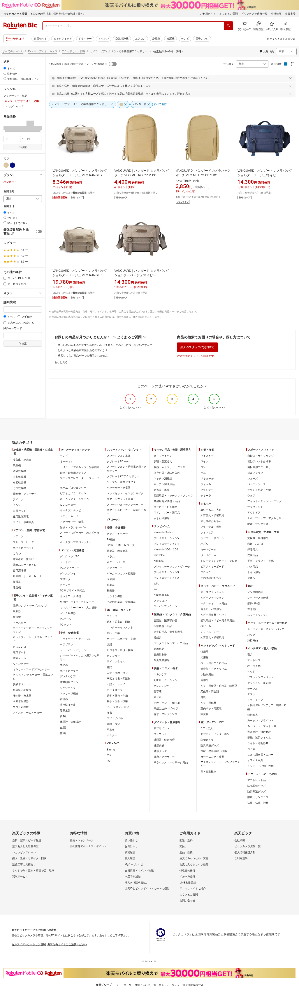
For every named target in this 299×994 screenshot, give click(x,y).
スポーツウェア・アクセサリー (265, 518)
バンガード (10, 181)
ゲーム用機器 (68, 613)
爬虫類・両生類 (210, 691)
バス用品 (252, 566)
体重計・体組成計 (70, 721)
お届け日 (9, 206)
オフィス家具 (255, 760)
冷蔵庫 (156, 38)
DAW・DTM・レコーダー (122, 545)
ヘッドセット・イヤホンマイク (125, 493)
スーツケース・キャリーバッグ (265, 629)
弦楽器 (111, 584)
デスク (251, 694)
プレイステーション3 (166, 572)
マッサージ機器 (69, 693)
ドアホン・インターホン (215, 734)
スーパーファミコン (165, 606)
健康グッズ (160, 751)
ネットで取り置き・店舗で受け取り (33, 870)
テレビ (185, 38)
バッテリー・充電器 (118, 487)
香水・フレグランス (165, 714)
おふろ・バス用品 (211, 609)
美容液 (158, 691)
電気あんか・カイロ (25, 564)
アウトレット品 (256, 780)
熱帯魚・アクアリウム (214, 668)
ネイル (158, 697)
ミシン (17, 505)
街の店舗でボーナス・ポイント (88, 846)
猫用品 (204, 651)
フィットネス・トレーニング (264, 501)
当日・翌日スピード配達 (26, 840)
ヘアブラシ (66, 644)
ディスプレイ (68, 573)
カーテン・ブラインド (260, 720)
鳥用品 (204, 680)
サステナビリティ (169, 985)
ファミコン (160, 600)
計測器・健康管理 (164, 739)
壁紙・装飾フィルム (259, 737)
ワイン (204, 461)
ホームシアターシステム (74, 499)
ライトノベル (115, 718)
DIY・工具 (207, 728)
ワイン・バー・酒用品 (167, 512)
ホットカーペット (23, 547)
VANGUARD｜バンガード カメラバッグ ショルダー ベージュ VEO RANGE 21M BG (80, 175)
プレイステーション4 (166, 543)
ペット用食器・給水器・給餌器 (219, 685)
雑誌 (109, 667)
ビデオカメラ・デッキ (73, 493)
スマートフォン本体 (118, 455)
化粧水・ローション (165, 680)
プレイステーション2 (166, 577)
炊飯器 (17, 611)
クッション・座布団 (259, 683)
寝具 (250, 654)
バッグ (251, 634)
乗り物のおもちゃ (211, 521)
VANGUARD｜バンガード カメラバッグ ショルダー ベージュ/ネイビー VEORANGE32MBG (141, 275)
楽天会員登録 (287, 39)
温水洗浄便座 (68, 704)
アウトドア (253, 512)
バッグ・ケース (256, 484)
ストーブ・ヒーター (25, 542)
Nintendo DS (161, 594)
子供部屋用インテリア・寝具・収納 (267, 707)
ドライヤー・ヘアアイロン (75, 638)
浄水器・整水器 (22, 695)
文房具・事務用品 (257, 538)
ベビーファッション (212, 597)
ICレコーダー (68, 504)
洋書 (109, 712)
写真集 (111, 729)
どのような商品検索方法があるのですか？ (83, 350)
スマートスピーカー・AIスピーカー (79, 534)
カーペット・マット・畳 (261, 726)
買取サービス (20, 876)
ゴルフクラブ (255, 472)
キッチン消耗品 (163, 478)
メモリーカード (69, 516)
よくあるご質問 (228, 13)
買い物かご (131, 840)
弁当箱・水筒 (161, 489)
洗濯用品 (252, 555)
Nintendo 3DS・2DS (166, 549)
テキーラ (206, 495)
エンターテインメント (120, 627)
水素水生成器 (21, 701)
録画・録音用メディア (73, 472)
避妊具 (158, 637)
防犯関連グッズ (256, 785)
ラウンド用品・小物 (259, 489)
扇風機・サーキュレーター (28, 576)
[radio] (5, 68)
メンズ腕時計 (255, 592)
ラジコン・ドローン (212, 538)
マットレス (253, 660)
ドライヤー (85, 38)
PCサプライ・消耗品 (72, 590)
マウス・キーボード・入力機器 (78, 607)
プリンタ (65, 579)
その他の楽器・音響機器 (121, 601)
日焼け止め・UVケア (166, 708)
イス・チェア (255, 700)
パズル (204, 543)
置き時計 (252, 609)
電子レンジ (202, 38)
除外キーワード (13, 328)
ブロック (206, 572)
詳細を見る (183, 93)
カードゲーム (208, 549)
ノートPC (66, 562)
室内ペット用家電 (211, 708)
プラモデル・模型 (211, 526)
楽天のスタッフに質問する (197, 347)
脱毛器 (64, 665)
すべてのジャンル (12, 51)
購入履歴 (130, 858)
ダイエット (160, 734)
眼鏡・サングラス (257, 524)
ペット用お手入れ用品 (214, 663)
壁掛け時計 (253, 603)
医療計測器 (160, 654)
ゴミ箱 (251, 748)
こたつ (17, 553)
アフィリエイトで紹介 (192, 888)
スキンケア (160, 674)
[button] (7, 126)
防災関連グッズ (210, 745)
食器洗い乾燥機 (22, 689)
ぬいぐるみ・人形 (211, 509)
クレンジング (161, 685)
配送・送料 (186, 840)
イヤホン (103, 38)
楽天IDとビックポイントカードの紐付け (148, 888)
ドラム (111, 556)
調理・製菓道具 (163, 461)
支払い (183, 846)
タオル (251, 577)
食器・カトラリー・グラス (169, 467)
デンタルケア (68, 676)
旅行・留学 (113, 633)
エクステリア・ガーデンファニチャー (220, 764)
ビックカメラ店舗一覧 (254, 13)
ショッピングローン (24, 852)
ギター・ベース (116, 562)
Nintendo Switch (163, 532)
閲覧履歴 (130, 852)
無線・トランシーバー (73, 527)
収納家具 (252, 714)
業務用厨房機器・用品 (167, 501)
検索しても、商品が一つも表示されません (83, 355)
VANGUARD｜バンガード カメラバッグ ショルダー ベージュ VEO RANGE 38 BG (80, 275)
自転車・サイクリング (260, 455)
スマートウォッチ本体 (120, 499)
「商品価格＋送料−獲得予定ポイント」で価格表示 (77, 64)
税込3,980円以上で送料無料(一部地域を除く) (57, 13)
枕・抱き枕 (253, 665)
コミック (112, 616)
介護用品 (159, 648)
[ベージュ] (6, 165)
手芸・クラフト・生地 (260, 560)
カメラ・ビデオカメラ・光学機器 (79, 467)
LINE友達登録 (187, 882)
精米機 (17, 617)
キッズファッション (212, 592)
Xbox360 (159, 560)
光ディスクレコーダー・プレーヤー (79, 480)
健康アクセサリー (164, 756)
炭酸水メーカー (22, 684)
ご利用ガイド (208, 13)
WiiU (156, 583)
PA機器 (111, 539)
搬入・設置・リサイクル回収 (29, 858)
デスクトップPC (69, 556)
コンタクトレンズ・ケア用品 (171, 643)
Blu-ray (111, 749)
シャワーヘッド (69, 687)
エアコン (140, 38)
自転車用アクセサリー (260, 467)
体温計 (64, 733)
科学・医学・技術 (117, 701)
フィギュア (207, 532)
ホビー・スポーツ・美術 (121, 638)
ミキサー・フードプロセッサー (31, 669)
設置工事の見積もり (24, 864)
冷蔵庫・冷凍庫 (22, 459)
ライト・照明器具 (23, 522)
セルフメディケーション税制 (29, 944)
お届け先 (9, 191)
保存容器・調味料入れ (167, 472)
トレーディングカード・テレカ (219, 560)
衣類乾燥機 (19, 476)
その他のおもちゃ (211, 577)
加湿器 (17, 581)
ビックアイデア (63, 38)
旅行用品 (252, 640)
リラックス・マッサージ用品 (171, 762)
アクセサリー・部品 (73, 51)
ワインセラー (21, 663)
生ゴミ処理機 (21, 707)
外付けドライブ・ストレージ (77, 601)
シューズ (252, 478)
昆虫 (203, 697)
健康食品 (159, 745)
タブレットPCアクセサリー (123, 476)
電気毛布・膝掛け (23, 559)
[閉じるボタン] (291, 78)
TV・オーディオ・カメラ (42, 51)
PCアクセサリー (69, 567)
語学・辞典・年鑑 (117, 695)
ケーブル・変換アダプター (122, 482)
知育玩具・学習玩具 (212, 515)
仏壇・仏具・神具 (257, 802)
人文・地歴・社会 (117, 672)
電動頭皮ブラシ (69, 682)
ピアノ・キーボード (118, 533)
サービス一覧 (124, 985)
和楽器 (111, 590)
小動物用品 (207, 674)
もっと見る (61, 362)
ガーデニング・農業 (212, 756)
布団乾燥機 (19, 482)
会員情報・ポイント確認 (139, 870)
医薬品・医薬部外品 (165, 620)
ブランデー (207, 489)
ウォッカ (206, 484)
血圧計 (64, 727)
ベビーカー (207, 626)
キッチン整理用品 (164, 484)
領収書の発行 (187, 870)
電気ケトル (19, 658)
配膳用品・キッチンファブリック (173, 495)
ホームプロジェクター (73, 487)
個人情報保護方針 (244, 852)
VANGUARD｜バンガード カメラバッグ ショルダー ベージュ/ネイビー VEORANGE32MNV (264, 175)
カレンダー (113, 655)
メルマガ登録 (187, 876)
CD (109, 755)
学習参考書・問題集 (118, 678)
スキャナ (65, 584)
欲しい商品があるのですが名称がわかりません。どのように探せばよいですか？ (105, 345)
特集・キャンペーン (81, 840)
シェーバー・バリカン (73, 650)
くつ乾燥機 (19, 488)
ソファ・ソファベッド (260, 677)
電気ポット (19, 652)
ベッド (251, 671)
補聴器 (64, 699)
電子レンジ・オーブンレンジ (30, 605)
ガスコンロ (19, 646)
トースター (19, 622)
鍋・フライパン (163, 455)
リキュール (207, 478)
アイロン (18, 499)
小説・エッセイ (116, 684)
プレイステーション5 (166, 538)
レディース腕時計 (257, 597)
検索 (24, 147)
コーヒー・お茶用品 (165, 506)
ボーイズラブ (115, 689)
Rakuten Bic (20, 25)
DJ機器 (111, 579)
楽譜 (109, 644)
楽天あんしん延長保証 (25, 846)
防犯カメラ (207, 739)
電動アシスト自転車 (259, 461)
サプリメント (161, 728)
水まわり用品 (161, 518)
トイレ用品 (253, 572)
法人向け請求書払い (136, 882)
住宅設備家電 (21, 516)
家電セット (40, 38)
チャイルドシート (211, 631)
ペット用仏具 (208, 702)
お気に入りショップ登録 (193, 864)
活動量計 (65, 710)
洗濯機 (170, 38)
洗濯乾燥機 (19, 471)
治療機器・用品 (163, 626)
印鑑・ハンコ (255, 543)
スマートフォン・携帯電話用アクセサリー (126, 468)
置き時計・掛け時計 (259, 731)
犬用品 (204, 657)
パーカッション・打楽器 (121, 573)
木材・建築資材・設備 (214, 751)
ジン (203, 467)
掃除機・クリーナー (25, 493)
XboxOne (159, 555)
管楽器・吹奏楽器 (117, 550)
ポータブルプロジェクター (75, 542)
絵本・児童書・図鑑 (118, 621)
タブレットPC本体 (118, 461)
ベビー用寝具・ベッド (214, 614)
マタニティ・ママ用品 (214, 603)
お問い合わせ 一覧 (145, 985)
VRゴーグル (114, 519)
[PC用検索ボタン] (228, 25)
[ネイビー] (12, 165)
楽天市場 (290, 13)
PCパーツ (66, 619)
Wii (155, 589)
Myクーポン (132, 864)
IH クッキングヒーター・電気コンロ (33, 676)
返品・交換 (186, 852)
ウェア (251, 495)
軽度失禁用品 (161, 660)
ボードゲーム (208, 555)
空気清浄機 (121, 38)
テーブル (252, 688)
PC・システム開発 (118, 707)
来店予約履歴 (133, 876)
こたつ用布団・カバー (260, 754)
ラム (203, 472)
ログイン (272, 39)
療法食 (204, 714)
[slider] (3, 131)
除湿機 (17, 587)
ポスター (112, 735)
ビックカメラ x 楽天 (15, 13)
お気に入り (131, 846)
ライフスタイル (116, 661)
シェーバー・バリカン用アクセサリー (79, 657)
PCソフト (66, 624)
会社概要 (276, 13)
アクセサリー (115, 567)
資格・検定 (113, 724)
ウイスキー (207, 455)
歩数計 (64, 716)
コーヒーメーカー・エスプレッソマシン (32, 629)
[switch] (39, 231)
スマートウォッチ (257, 614)
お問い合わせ (187, 900)
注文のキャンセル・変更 (193, 858)
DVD (110, 760)
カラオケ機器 (115, 596)
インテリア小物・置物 (260, 766)
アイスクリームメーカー (27, 712)
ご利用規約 (241, 858)
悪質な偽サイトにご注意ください (67, 944)
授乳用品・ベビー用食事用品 (218, 620)
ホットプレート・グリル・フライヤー (32, 639)
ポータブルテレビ (70, 510)
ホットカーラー (69, 670)
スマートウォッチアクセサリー (125, 504)
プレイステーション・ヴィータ (172, 566)
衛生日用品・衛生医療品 (168, 631)
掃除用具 (252, 549)
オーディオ (66, 461)
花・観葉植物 (208, 771)
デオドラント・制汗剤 (167, 702)
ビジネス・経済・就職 (120, 650)
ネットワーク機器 (70, 596)
